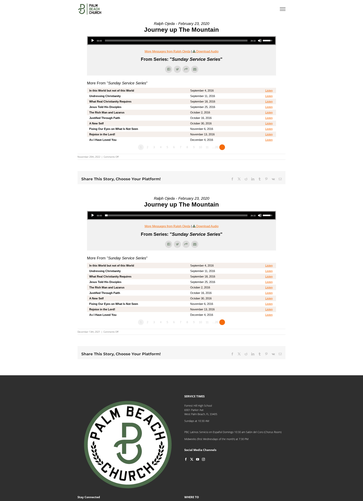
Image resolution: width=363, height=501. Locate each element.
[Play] (93, 40)
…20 (215, 147)
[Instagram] (203, 459)
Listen (269, 90)
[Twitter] (191, 459)
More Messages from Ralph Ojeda (167, 51)
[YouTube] (197, 459)
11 (207, 147)
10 (200, 147)
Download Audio (207, 51)
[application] (181, 40)
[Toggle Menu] (282, 9)
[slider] (176, 41)
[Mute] (260, 40)
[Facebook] (185, 459)
